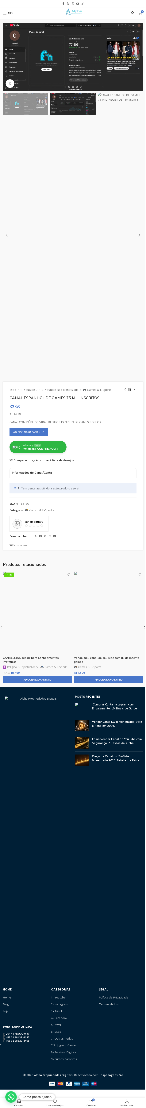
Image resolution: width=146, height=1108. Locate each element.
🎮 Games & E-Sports (97, 390)
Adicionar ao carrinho (28, 432)
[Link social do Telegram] (54, 536)
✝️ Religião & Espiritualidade (21, 667)
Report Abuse (19, 545)
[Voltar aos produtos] (129, 389)
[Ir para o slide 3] (73, 87)
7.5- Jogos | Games (64, 1045)
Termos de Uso (109, 1004)
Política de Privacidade (113, 997)
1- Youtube (27, 390)
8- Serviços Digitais (63, 1052)
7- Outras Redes (62, 1038)
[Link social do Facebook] (63, 3)
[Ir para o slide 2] (69, 87)
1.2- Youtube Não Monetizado (59, 390)
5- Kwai (56, 1025)
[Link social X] (68, 3)
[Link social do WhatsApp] (50, 536)
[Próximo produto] (134, 389)
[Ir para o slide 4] (77, 87)
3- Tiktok (57, 1011)
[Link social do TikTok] (82, 3)
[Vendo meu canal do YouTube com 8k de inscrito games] (108, 612)
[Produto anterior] (125, 389)
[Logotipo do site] (73, 13)
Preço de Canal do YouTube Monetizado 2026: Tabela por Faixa (115, 758)
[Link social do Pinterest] (40, 536)
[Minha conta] (132, 13)
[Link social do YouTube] (77, 3)
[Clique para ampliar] (10, 83)
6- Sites (56, 1031)
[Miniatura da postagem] (82, 708)
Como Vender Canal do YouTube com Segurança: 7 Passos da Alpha (117, 741)
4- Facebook (59, 1018)
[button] (6, 56)
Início (13, 390)
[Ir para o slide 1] (65, 87)
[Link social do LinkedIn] (45, 536)
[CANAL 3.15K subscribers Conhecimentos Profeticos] (37, 612)
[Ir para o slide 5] (81, 87)
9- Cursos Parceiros (64, 1059)
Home (7, 997)
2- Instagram (59, 1004)
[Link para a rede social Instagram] (73, 3)
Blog (6, 1004)
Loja (5, 1011)
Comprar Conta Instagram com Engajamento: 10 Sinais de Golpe (114, 706)
